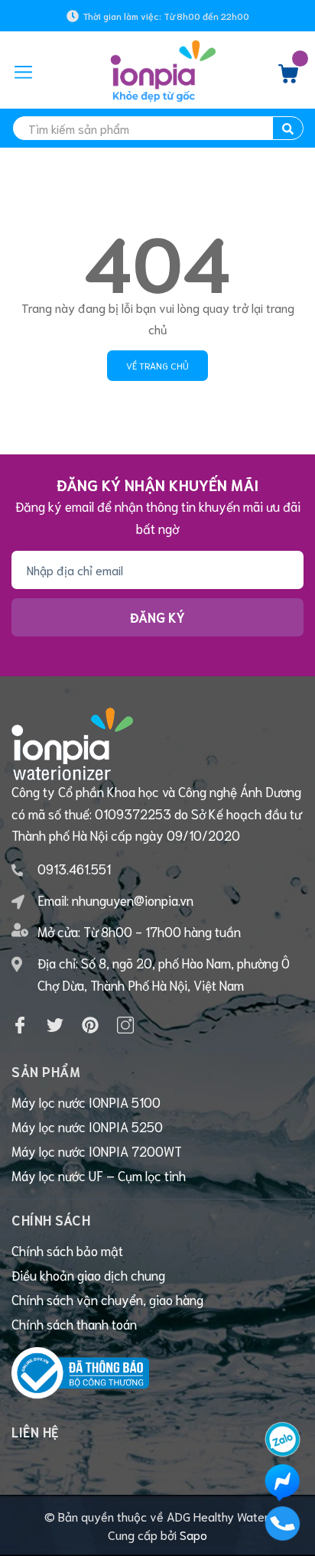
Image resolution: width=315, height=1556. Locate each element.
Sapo (193, 1534)
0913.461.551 (74, 868)
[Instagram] (125, 1025)
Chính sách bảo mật (67, 1250)
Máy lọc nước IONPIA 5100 (86, 1101)
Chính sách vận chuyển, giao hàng (107, 1299)
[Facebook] (19, 1025)
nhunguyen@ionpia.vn (132, 899)
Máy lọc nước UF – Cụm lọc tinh (98, 1175)
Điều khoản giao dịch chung (88, 1274)
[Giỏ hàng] (288, 77)
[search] (288, 128)
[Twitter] (55, 1025)
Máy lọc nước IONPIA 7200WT (96, 1150)
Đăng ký (157, 616)
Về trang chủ (157, 365)
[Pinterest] (90, 1025)
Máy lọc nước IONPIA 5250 (87, 1126)
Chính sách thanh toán (74, 1323)
